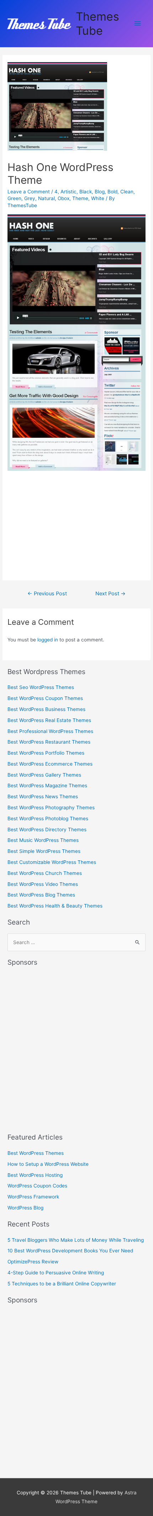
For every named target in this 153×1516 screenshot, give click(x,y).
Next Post (110, 593)
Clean (126, 191)
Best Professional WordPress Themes (50, 731)
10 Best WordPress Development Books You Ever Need (70, 1250)
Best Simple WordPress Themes (43, 851)
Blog (100, 191)
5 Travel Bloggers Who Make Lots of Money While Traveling (75, 1240)
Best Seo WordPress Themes (40, 687)
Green (14, 198)
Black (85, 191)
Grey (29, 198)
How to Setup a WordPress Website (48, 1164)
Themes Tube (97, 23)
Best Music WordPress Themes (43, 840)
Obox (63, 198)
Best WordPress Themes (35, 1153)
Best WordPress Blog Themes (41, 895)
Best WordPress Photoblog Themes (47, 818)
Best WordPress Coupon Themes (45, 698)
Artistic (68, 191)
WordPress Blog (25, 1208)
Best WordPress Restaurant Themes (48, 742)
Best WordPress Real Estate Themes (49, 720)
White (97, 198)
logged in (47, 640)
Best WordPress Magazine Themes (47, 785)
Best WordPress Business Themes (46, 709)
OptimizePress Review (32, 1261)
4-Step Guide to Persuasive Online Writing (55, 1272)
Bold (112, 191)
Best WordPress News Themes (42, 796)
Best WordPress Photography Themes (51, 807)
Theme (80, 198)
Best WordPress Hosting (35, 1175)
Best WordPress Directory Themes (46, 829)
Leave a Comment (28, 191)
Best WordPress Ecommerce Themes (50, 764)
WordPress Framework (33, 1197)
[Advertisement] (60, 523)
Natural (46, 198)
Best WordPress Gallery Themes (44, 775)
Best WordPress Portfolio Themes (45, 753)
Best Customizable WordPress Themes (51, 862)
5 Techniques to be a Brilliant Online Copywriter (61, 1283)
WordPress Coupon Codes (37, 1186)
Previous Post (47, 593)
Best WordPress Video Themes (42, 884)
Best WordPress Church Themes (44, 873)
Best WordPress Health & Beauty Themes (54, 906)
